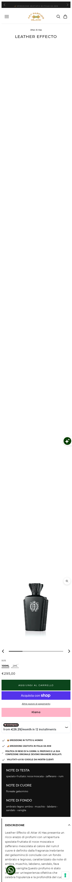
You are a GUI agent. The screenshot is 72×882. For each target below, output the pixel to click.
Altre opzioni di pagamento (36, 704)
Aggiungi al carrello (36, 685)
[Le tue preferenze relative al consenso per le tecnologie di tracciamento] (65, 875)
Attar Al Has (36, 30)
